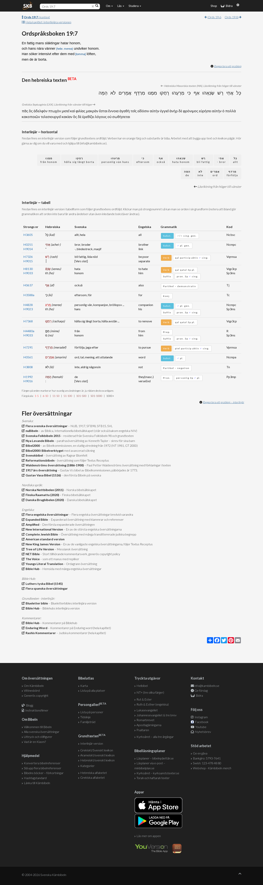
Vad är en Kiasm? (35, 741)
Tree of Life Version (39, 549)
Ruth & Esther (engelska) (153, 704)
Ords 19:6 (214, 17)
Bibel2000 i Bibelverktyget (44, 450)
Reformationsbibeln (39, 460)
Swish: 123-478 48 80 (207, 763)
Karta (84, 685)
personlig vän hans (115, 160)
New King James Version (42, 544)
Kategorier (87, 766)
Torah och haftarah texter (153, 778)
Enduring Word (35, 628)
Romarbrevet (145, 720)
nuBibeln (31, 430)
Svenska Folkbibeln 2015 (42, 435)
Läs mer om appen (149, 836)
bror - (221, 160)
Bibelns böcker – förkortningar (44, 773)
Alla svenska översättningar (41, 731)
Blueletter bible (36, 603)
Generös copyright (36, 695)
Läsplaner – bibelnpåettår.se (155, 758)
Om (108, 6)
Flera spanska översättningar (46, 588)
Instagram (201, 717)
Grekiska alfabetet (92, 777)
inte (200, 173)
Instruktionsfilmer (36, 710)
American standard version (44, 539)
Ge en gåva (200, 753)
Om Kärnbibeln (34, 685)
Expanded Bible (36, 519)
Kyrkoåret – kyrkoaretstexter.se (158, 773)
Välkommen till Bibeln (38, 727)
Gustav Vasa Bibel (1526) (42, 475)
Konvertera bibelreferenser (42, 763)
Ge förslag (201, 690)
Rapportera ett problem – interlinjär (223, 402)
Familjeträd (87, 722)
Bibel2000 (32, 445)
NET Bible (32, 554)
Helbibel (142, 685)
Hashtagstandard (35, 778)
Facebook (201, 722)
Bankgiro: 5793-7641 (207, 758)
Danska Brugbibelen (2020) (44, 500)
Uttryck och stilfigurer (38, 736)
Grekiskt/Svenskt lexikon (96, 750)
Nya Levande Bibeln (39, 440)
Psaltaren (143, 730)
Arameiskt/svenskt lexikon (97, 755)
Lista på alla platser (92, 690)
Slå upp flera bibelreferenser (42, 768)
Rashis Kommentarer (40, 633)
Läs (119, 6)
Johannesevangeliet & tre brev (157, 715)
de (187, 173)
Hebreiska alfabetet (93, 772)
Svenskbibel (33, 455)
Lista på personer (91, 712)
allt (235, 160)
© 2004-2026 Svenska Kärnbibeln (44, 875)
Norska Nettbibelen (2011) (44, 490)
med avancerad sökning (79, 450)
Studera (134, 6)
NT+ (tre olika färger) (150, 692)
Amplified (31, 524)
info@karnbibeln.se (206, 685)
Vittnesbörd (32, 690)
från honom (48, 160)
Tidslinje (85, 717)
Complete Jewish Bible (41, 534)
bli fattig (203, 160)
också (161, 160)
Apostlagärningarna (149, 725)
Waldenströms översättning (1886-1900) (54, 465)
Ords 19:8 (232, 17)
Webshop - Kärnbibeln (212, 768)
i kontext (37, 17)
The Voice (32, 559)
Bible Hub (31, 569)
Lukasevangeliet (147, 710)
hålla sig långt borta (79, 160)
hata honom (181, 160)
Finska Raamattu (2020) (41, 495)
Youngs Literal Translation (43, 564)
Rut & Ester (144, 699)
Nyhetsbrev (202, 731)
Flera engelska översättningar (46, 514)
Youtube (200, 727)
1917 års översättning (40, 470)
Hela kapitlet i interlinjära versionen (48, 22)
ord (215, 173)
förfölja (232, 173)
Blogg (29, 705)
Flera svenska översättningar (46, 426)
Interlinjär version (91, 743)
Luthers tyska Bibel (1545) (43, 583)
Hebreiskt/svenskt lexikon (97, 760)
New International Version (43, 529)
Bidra (228, 6)
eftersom (143, 160)
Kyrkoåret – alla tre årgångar (155, 736)
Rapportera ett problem (227, 66)
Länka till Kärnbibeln (37, 783)
